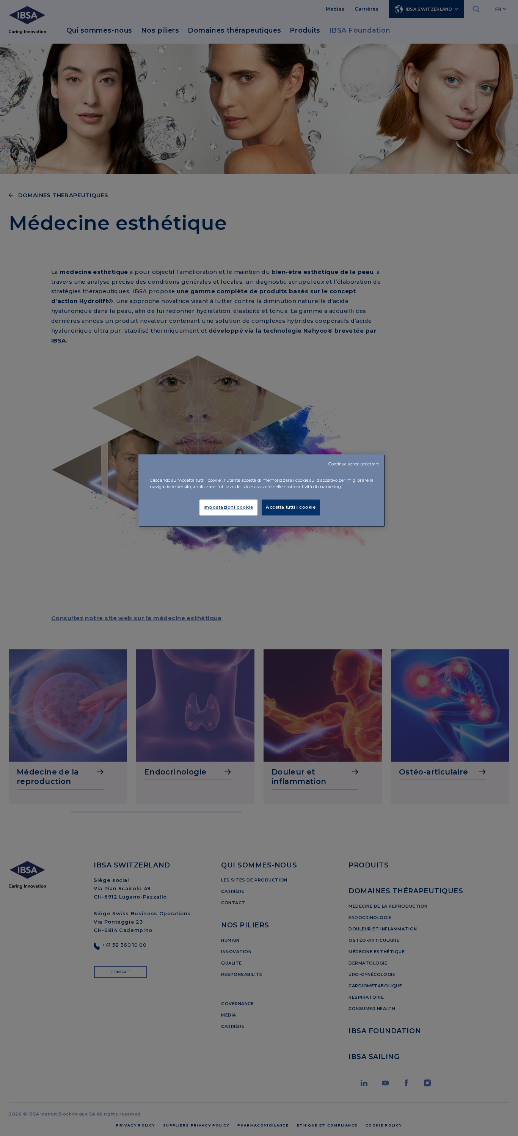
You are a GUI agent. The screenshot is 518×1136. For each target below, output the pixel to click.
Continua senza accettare (353, 464)
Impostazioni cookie (228, 507)
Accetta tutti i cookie (291, 507)
